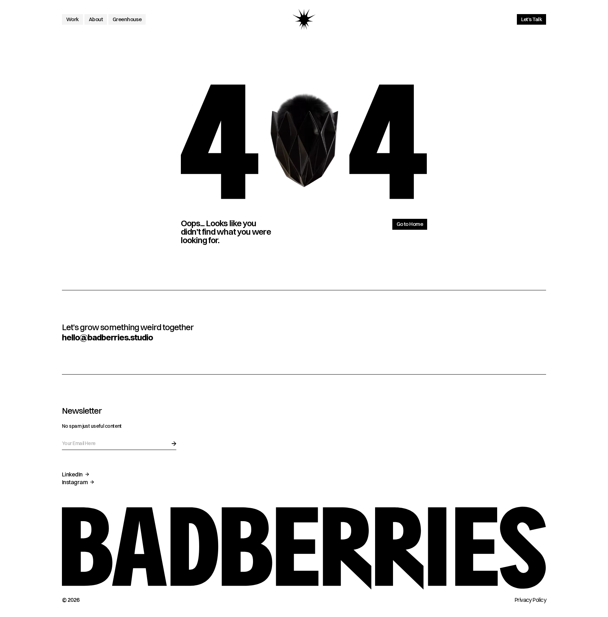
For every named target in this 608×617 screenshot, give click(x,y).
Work (72, 19)
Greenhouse (127, 19)
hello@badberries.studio (107, 337)
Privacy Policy (530, 600)
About (96, 19)
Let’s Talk (531, 19)
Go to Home (410, 224)
